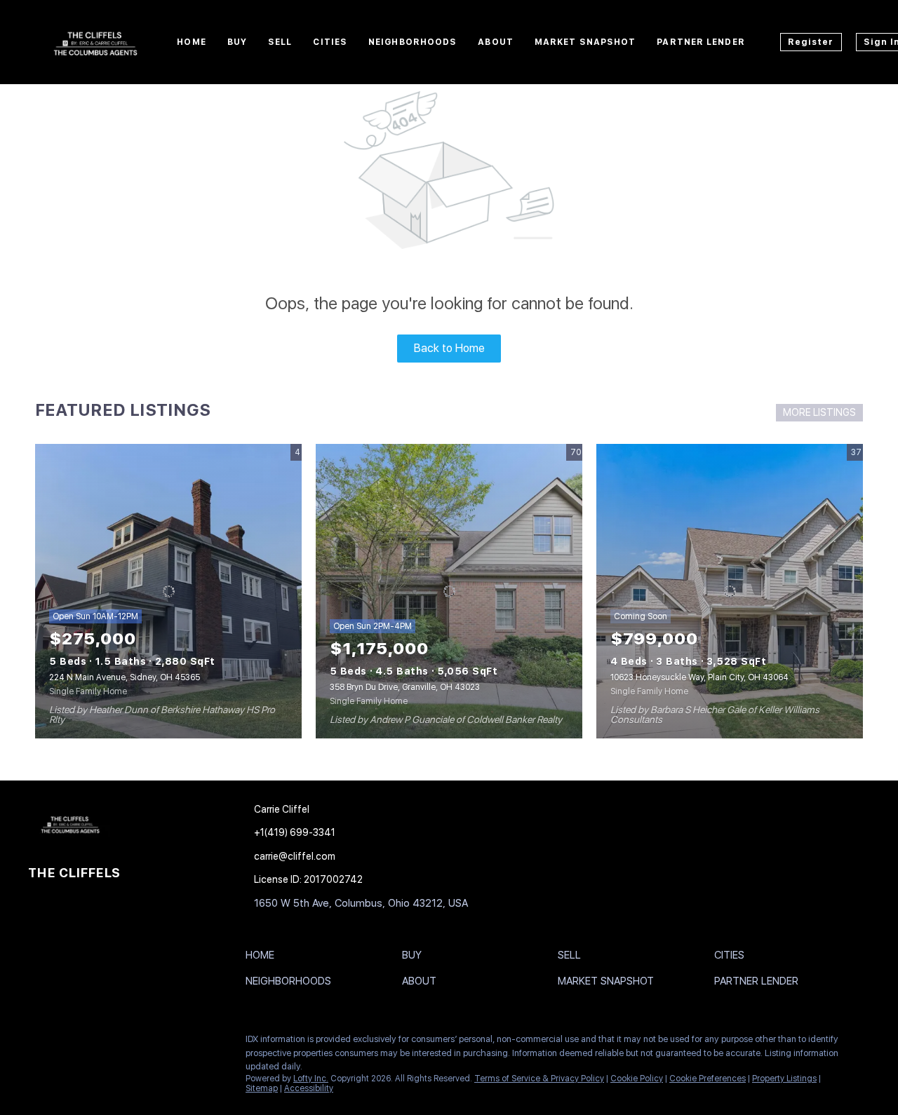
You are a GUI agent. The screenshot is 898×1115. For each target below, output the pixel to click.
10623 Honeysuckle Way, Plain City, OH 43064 (699, 677)
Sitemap (262, 1088)
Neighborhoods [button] (412, 42)
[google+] (122, 1042)
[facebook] (38, 1042)
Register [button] (811, 42)
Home (191, 42)
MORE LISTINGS (819, 412)
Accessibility (308, 1088)
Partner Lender (700, 42)
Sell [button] (280, 42)
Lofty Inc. (310, 1078)
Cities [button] (330, 42)
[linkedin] (66, 1042)
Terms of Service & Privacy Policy (539, 1078)
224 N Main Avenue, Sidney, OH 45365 (124, 677)
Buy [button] (237, 42)
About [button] (496, 42)
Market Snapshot (585, 42)
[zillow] (94, 1042)
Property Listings (784, 1078)
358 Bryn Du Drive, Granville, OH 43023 (405, 687)
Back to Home (449, 348)
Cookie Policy (636, 1078)
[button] (263, 958)
